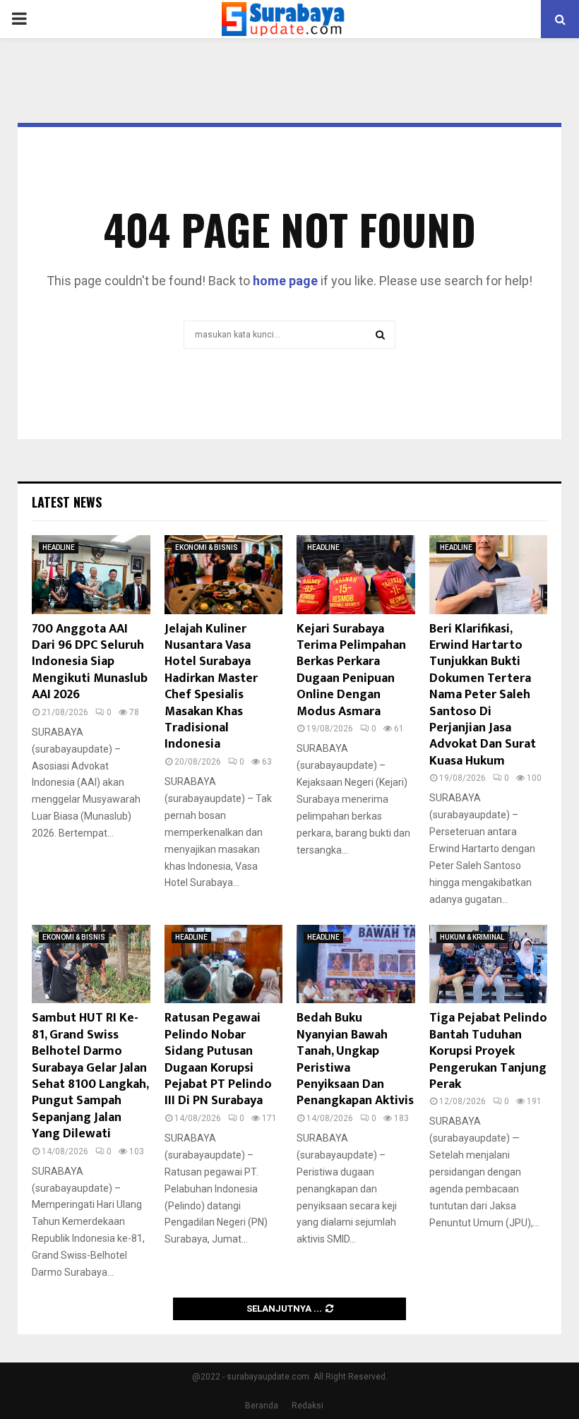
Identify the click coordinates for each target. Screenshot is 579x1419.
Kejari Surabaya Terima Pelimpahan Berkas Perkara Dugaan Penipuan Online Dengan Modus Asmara (351, 670)
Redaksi (307, 1406)
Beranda (261, 1406)
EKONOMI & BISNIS (206, 547)
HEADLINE (58, 547)
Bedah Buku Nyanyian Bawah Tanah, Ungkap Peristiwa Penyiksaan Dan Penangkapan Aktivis (355, 1059)
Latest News (67, 502)
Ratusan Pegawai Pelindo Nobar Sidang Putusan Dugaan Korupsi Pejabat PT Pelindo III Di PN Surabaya (218, 1059)
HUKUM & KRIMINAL (472, 937)
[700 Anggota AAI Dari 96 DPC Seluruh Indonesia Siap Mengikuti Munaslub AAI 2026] (91, 574)
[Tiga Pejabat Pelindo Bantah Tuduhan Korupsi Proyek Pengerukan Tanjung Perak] (488, 964)
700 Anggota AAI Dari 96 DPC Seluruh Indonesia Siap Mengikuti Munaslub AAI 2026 (90, 662)
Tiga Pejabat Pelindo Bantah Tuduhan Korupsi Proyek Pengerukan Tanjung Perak (488, 1051)
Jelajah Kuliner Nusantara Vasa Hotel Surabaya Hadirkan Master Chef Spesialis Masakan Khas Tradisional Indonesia (211, 686)
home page (285, 280)
